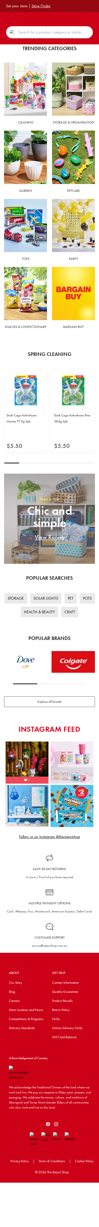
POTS (87, 598)
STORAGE (16, 598)
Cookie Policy (84, 1161)
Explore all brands (50, 701)
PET (70, 598)
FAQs (56, 1019)
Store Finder (41, 6)
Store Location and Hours (26, 1009)
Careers (14, 1000)
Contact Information (65, 982)
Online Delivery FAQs (67, 1028)
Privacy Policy (19, 1161)
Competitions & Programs (26, 1019)
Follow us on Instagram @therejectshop (49, 836)
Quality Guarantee (65, 991)
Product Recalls (62, 1000)
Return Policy (61, 1009)
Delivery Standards (22, 1028)
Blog (12, 991)
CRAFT (69, 612)
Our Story (15, 982)
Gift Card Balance (64, 1037)
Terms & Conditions (52, 1161)
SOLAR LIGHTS (46, 598)
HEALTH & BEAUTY (39, 612)
